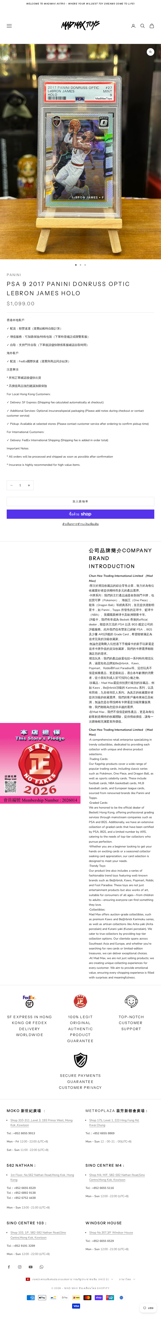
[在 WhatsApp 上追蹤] (41, 1267)
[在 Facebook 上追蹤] (9, 1267)
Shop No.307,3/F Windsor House (111, 1233)
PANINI (14, 275)
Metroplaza (117, 1111)
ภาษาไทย (125, 1279)
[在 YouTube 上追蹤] (31, 1267)
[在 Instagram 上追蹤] (20, 1267)
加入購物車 (81, 501)
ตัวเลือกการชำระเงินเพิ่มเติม (80, 524)
